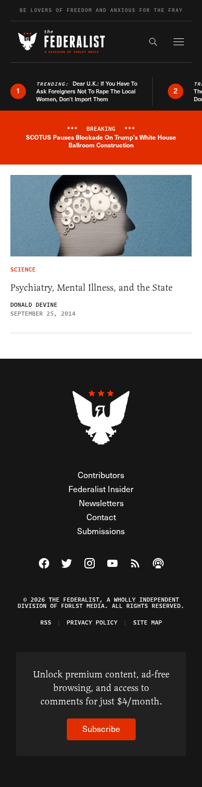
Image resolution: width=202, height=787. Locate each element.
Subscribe (101, 728)
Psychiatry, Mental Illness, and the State (91, 287)
